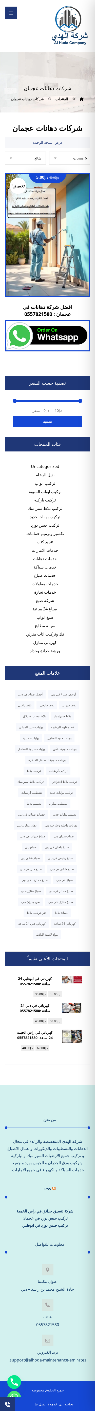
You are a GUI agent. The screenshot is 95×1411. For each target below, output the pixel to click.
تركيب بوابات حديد (45, 517)
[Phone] (14, 1382)
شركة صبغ (45, 600)
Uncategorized (45, 466)
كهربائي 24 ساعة (65, 923)
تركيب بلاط (34, 771)
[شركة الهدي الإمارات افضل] (69, 26)
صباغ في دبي (64, 880)
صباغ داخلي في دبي (57, 847)
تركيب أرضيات (58, 771)
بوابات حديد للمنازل (59, 738)
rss (47, 1188)
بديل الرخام (44, 475)
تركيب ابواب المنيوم (45, 491)
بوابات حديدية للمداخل (31, 749)
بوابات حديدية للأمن (65, 749)
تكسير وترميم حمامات (45, 533)
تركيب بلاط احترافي (64, 782)
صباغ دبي (30, 847)
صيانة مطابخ (45, 625)
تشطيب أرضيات (31, 792)
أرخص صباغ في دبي (63, 694)
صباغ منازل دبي (31, 891)
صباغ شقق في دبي (62, 869)
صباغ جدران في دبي (32, 836)
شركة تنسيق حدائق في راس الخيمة (45, 1210)
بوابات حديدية (31, 738)
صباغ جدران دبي (63, 836)
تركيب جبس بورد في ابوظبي (45, 1225)
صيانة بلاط (61, 913)
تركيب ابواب (45, 483)
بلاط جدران (69, 705)
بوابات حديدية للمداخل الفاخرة (47, 760)
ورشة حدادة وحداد (45, 651)
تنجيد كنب (45, 542)
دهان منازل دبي (26, 825)
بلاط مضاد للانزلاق (34, 716)
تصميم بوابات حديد (64, 814)
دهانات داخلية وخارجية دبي (61, 825)
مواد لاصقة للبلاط (47, 934)
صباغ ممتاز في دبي (61, 891)
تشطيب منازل (58, 803)
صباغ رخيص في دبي (60, 858)
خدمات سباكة (44, 567)
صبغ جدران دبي (30, 902)
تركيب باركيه (45, 500)
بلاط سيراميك (62, 716)
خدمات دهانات (45, 558)
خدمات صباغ (45, 575)
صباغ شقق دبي (30, 858)
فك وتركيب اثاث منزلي (45, 634)
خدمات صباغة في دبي (31, 814)
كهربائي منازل (45, 642)
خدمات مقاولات (45, 584)
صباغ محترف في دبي (35, 880)
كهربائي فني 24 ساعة (32, 923)
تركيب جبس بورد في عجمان (45, 1218)
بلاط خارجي (47, 705)
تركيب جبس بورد (45, 525)
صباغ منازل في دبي (60, 902)
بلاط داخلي (24, 705)
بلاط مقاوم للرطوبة (63, 727)
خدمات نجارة (45, 592)
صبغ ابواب (44, 617)
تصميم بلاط (34, 803)
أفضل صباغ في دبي (30, 694)
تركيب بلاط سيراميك (45, 508)
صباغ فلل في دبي (31, 869)
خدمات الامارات (45, 550)
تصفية (47, 421)
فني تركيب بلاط (37, 913)
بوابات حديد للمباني (31, 727)
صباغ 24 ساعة (45, 609)
